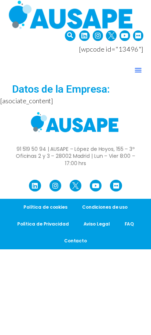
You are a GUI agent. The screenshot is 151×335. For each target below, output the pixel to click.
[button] (70, 35)
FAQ (129, 224)
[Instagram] (98, 35)
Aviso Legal (97, 224)
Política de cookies (45, 207)
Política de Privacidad (43, 224)
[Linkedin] (84, 35)
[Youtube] (124, 35)
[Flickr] (138, 35)
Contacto (75, 241)
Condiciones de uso (105, 207)
